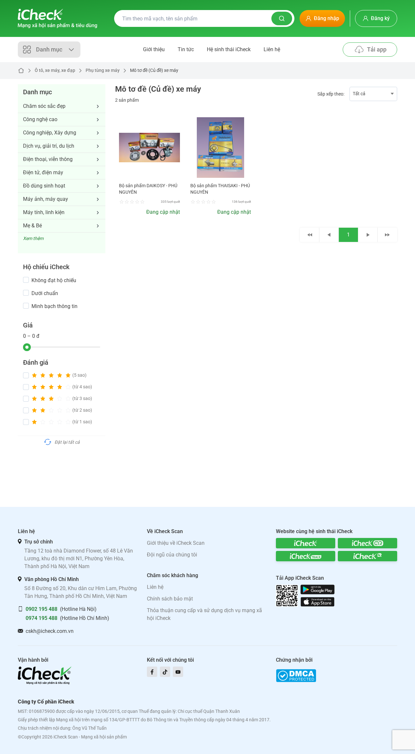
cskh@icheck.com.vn (50, 631)
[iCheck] (305, 543)
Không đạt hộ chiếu (53, 280)
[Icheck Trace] (305, 556)
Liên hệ (272, 49)
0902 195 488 (41, 609)
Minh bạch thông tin (54, 306)
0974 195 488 (41, 618)
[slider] (27, 347)
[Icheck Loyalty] (367, 556)
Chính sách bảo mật (170, 599)
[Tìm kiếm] (281, 18)
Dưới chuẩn (44, 293)
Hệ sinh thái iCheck (229, 49)
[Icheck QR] (367, 543)
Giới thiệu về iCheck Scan (176, 543)
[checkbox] (26, 280)
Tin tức (186, 49)
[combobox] (373, 94)
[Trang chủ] (57, 18)
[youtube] (178, 672)
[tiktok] (165, 672)
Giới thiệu (154, 49)
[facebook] (152, 672)
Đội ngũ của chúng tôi (172, 555)
